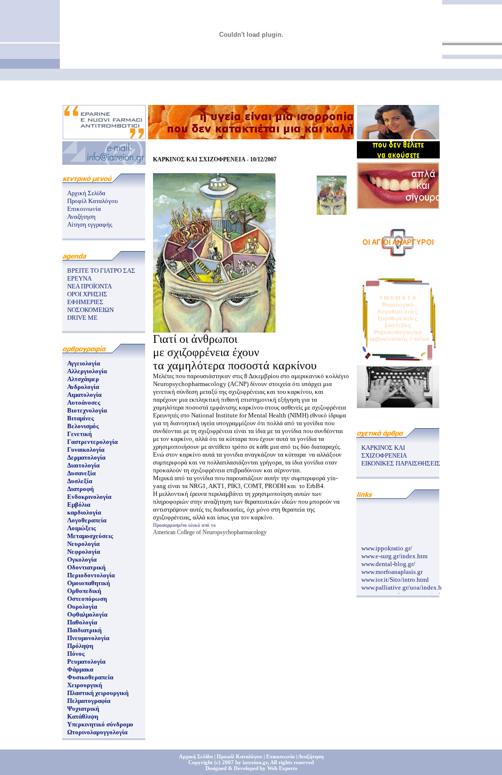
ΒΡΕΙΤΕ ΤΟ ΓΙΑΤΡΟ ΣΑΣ (101, 270)
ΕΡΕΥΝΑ (79, 278)
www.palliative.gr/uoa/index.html (406, 585)
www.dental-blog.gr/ (388, 561)
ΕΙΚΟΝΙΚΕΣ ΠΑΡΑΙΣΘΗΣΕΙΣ (400, 463)
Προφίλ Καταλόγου (92, 201)
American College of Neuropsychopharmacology (210, 532)
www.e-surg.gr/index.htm (394, 553)
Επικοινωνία (84, 208)
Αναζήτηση (81, 216)
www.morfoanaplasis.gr (392, 569)
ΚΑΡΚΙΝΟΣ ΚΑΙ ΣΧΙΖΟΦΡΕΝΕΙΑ (384, 451)
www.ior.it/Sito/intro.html (395, 577)
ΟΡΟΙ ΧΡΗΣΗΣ (87, 294)
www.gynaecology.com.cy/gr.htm (405, 592)
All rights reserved (292, 762)
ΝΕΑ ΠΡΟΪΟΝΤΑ (89, 286)
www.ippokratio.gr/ (386, 545)
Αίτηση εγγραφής (89, 224)
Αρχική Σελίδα (86, 193)
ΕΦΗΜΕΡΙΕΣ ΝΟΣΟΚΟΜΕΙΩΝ (90, 305)
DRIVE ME (82, 317)
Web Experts (282, 768)
